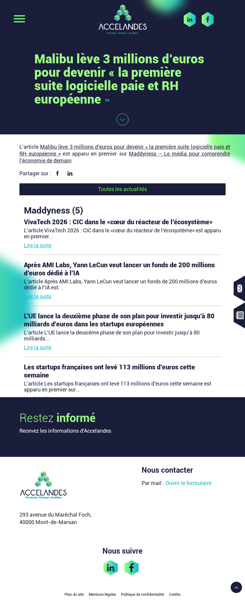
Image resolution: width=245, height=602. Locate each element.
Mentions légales (102, 594)
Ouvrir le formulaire (188, 483)
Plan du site (74, 594)
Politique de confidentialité (142, 594)
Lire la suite (37, 245)
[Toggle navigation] (19, 19)
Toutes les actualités (122, 189)
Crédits (174, 594)
